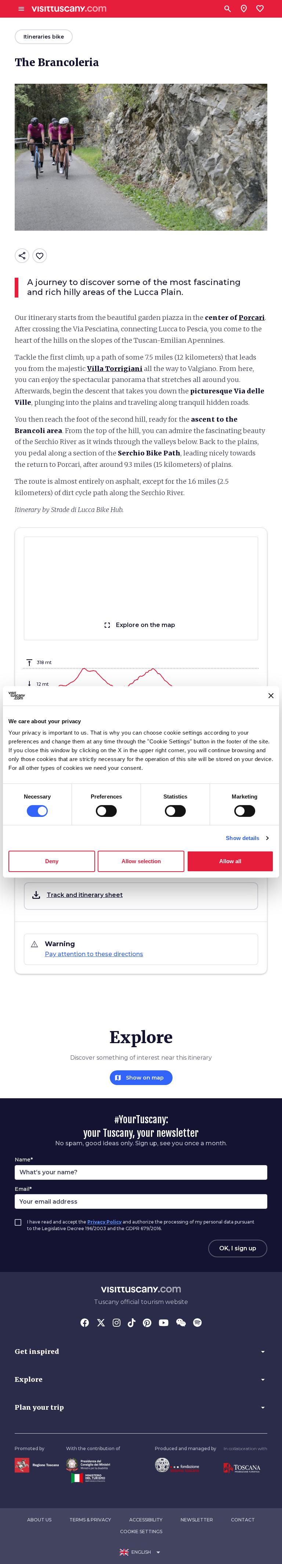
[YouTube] (164, 1323)
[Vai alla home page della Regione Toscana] (37, 1464)
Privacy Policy (104, 1222)
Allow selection (141, 861)
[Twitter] (101, 1323)
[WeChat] (181, 1323)
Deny (51, 861)
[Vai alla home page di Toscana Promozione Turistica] (242, 1467)
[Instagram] (116, 1323)
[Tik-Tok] (131, 1323)
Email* (23, 1189)
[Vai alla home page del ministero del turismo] (88, 1477)
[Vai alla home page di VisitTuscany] (69, 9)
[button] (141, 896)
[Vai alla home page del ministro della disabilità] (88, 1464)
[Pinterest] (147, 1323)
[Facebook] (84, 1323)
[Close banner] (271, 695)
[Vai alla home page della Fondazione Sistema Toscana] (177, 1464)
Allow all (230, 861)
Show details (242, 838)
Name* (24, 1159)
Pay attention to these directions (94, 954)
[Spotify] (197, 1323)
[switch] (106, 811)
